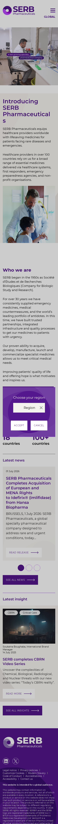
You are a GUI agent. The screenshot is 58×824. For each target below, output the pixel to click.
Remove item (41, 407)
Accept (19, 425)
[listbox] (29, 408)
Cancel (39, 425)
